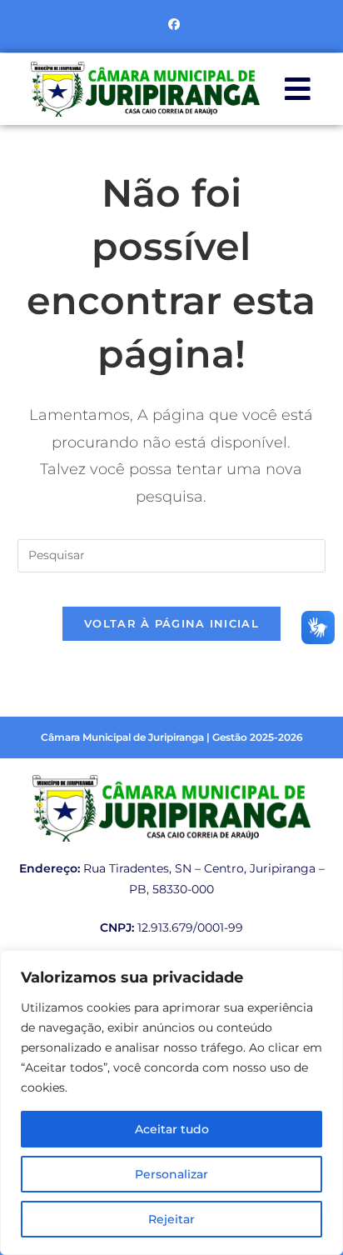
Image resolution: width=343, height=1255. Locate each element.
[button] (297, 88)
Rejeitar (171, 1219)
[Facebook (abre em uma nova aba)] (171, 24)
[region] (171, 1102)
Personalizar (171, 1174)
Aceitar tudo (172, 1129)
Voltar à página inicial (171, 623)
